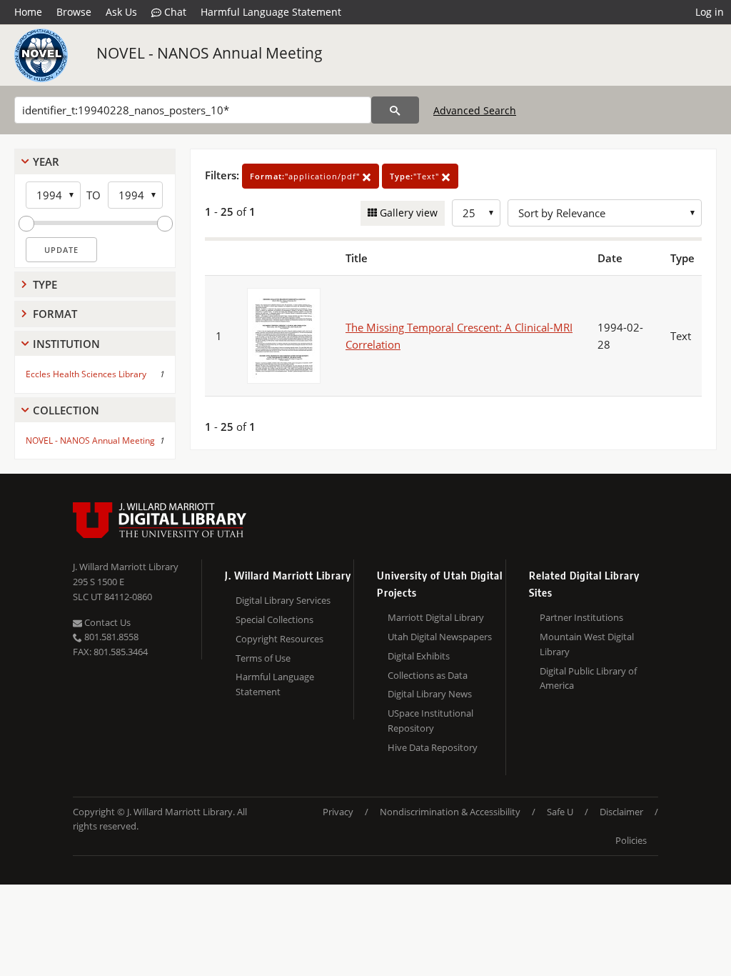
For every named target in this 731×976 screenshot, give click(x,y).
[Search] (395, 110)
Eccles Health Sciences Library (86, 374)
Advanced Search (474, 110)
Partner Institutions (581, 617)
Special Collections (274, 619)
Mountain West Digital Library (587, 644)
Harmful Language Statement (271, 12)
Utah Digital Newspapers (440, 636)
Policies (631, 840)
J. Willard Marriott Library (125, 566)
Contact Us (106, 622)
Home (28, 12)
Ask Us (121, 12)
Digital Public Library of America (588, 678)
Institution (66, 344)
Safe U (560, 811)
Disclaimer (621, 811)
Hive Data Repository (433, 747)
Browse (73, 12)
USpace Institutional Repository (430, 721)
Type (45, 284)
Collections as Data (428, 675)
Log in (709, 12)
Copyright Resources (279, 638)
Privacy (338, 811)
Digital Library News (430, 693)
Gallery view (407, 212)
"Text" (416, 176)
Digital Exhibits (419, 655)
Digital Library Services (283, 600)
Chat (173, 12)
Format (55, 314)
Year (46, 161)
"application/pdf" (306, 176)
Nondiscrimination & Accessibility (450, 811)
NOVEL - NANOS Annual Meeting (209, 53)
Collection (66, 410)
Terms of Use (263, 658)
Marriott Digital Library (436, 617)
